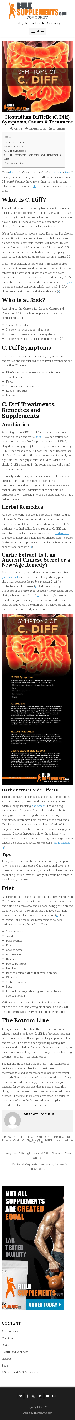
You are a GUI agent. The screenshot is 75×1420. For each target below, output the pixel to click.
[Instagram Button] (40, 1396)
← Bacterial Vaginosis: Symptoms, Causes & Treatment (37, 1166)
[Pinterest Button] (34, 1396)
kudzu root (62, 533)
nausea (56, 172)
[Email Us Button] (54, 1396)
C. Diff (19, 1137)
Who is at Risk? (13, 147)
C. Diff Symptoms (15, 151)
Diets (5, 1345)
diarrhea (14, 172)
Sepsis (68, 282)
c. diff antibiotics (34, 1137)
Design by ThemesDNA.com (37, 1413)
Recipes (7, 1359)
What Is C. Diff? (14, 142)
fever (68, 172)
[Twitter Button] (20, 1396)
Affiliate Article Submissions (20, 1372)
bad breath (38, 806)
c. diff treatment (45, 1139)
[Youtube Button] (47, 1396)
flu (34, 186)
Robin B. (18, 128)
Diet (6, 159)
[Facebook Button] (27, 1396)
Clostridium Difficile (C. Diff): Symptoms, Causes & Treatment (37, 119)
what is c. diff (37, 1142)
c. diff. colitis (64, 1139)
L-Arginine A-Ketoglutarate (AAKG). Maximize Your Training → (37, 1155)
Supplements (10, 1331)
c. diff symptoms (24, 1139)
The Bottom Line (14, 163)
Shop (5, 1365)
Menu (40, 31)
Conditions (59, 128)
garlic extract (10, 577)
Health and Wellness (15, 1352)
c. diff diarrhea (54, 1137)
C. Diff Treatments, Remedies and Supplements (32, 155)
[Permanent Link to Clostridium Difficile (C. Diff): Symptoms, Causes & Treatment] (37, 76)
